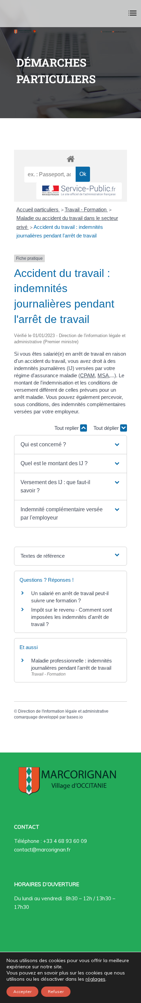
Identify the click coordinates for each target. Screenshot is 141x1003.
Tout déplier (106, 428)
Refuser (56, 991)
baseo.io (75, 717)
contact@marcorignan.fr (42, 849)
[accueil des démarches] (70, 158)
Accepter (22, 991)
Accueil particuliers (38, 209)
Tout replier (67, 428)
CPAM (87, 375)
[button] (70, 444)
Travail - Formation (86, 209)
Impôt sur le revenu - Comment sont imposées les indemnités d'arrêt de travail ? (71, 617)
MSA (103, 375)
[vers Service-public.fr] (79, 190)
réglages (95, 979)
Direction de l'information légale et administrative (63, 711)
